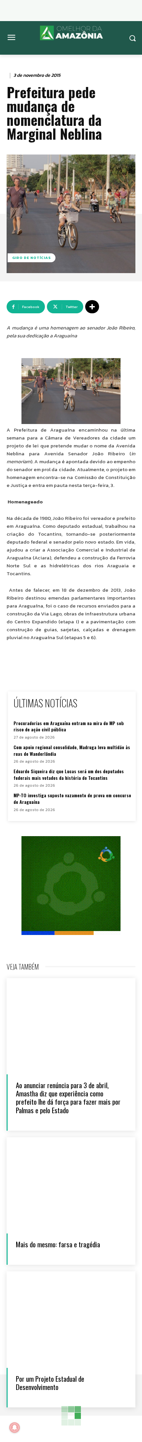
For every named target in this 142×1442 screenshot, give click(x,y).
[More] (92, 306)
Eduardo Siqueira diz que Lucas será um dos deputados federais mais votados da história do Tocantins (69, 774)
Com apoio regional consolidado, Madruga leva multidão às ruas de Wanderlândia (72, 750)
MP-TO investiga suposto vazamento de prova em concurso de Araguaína (72, 798)
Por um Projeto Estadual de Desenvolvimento (50, 1382)
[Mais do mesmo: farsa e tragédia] (71, 1185)
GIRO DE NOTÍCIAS (31, 257)
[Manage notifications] (14, 1427)
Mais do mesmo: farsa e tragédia (58, 1244)
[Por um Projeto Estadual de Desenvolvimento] (71, 1319)
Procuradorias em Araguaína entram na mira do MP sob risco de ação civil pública (69, 726)
